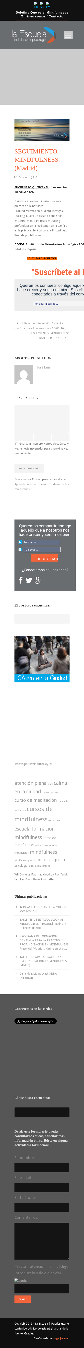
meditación (21, 853)
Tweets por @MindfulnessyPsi (33, 764)
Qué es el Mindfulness (48, 12)
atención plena (30, 783)
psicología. (21, 865)
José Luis (43, 367)
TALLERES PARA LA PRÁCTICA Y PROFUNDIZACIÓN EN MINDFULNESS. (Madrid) (44, 961)
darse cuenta (55, 820)
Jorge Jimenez (61, 1338)
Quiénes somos (33, 16)
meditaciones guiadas (45, 845)
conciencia (55, 792)
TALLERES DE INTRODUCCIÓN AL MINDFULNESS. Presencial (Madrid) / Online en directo (43, 923)
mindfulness (43, 852)
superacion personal (40, 866)
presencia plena (50, 859)
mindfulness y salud (24, 860)
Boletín (21, 12)
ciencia (45, 792)
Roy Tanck (61, 874)
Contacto (56, 16)
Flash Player (32, 879)
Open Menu (68, 35)
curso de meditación (35, 800)
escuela (22, 829)
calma (50, 784)
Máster (23, 177)
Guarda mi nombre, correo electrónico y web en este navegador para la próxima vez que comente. (41, 448)
